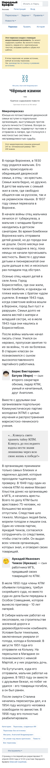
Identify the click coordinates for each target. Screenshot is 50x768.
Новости (9, 20)
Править (27, 27)
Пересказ (12, 27)
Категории (6, 726)
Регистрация (20, 9)
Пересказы (11, 15)
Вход (33, 9)
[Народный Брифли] (9, 3)
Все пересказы (9, 743)
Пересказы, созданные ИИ (24, 726)
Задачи (25, 15)
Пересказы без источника (14, 730)
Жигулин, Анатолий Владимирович (25, 86)
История (41, 27)
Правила (38, 15)
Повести (36, 739)
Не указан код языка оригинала (16, 739)
